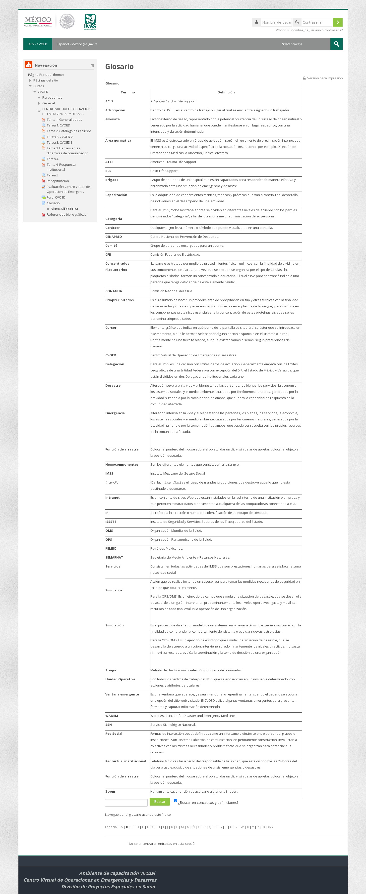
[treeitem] (60, 74)
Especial (111, 827)
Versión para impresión (325, 78)
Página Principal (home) (45, 74)
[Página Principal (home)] (67, 23)
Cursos (38, 86)
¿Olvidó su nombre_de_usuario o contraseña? (309, 30)
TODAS (267, 827)
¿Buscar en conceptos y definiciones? (208, 802)
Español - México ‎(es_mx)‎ (75, 44)
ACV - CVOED (37, 44)
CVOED (43, 91)
